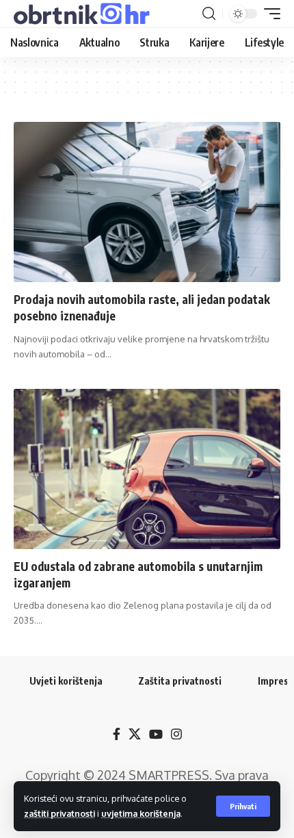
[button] (243, 806)
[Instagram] (176, 734)
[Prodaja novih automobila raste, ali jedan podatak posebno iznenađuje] (147, 202)
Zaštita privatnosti (180, 681)
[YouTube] (156, 734)
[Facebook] (116, 734)
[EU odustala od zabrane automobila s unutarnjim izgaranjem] (147, 469)
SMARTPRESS (169, 775)
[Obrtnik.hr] (84, 13)
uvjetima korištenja (141, 813)
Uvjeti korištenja (66, 681)
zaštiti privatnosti (59, 813)
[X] (134, 734)
